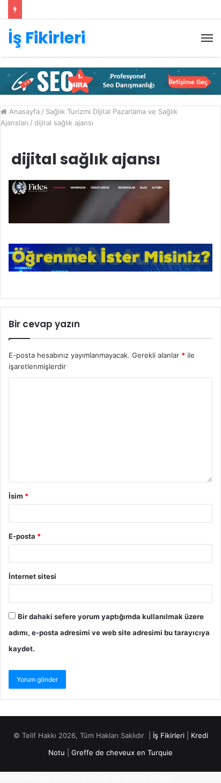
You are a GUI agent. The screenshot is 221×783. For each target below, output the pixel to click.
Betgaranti (129, 777)
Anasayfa (23, 111)
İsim (18, 496)
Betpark (66, 777)
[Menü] (207, 38)
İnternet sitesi (32, 576)
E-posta (25, 536)
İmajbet (161, 777)
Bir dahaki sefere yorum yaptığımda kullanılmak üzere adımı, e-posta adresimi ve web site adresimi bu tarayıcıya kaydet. (109, 632)
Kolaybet (96, 777)
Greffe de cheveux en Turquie (122, 752)
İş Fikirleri (169, 735)
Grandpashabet (25, 777)
